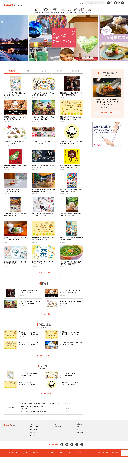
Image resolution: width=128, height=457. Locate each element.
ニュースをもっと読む (43, 314)
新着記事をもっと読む (43, 273)
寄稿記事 (59, 71)
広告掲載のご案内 (13, 453)
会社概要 (25, 453)
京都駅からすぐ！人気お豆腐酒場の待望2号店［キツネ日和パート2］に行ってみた (107, 101)
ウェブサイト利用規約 (49, 453)
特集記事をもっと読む (43, 355)
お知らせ (24, 409)
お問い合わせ (80, 453)
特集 (27, 71)
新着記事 (12, 71)
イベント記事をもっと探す (44, 394)
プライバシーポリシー (66, 453)
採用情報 (35, 453)
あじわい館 (75, 71)
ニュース (44, 71)
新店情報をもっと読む (107, 113)
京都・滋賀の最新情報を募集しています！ (34, 411)
